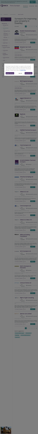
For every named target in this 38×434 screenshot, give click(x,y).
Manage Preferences (10, 73)
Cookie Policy (23, 70)
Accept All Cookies (28, 73)
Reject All (20, 73)
